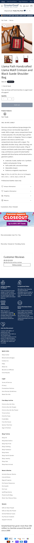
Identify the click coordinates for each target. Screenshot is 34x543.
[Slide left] (2, 60)
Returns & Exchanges (8, 358)
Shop (3, 1)
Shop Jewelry (6, 458)
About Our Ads (6, 394)
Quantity (4, 96)
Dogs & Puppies (6, 480)
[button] (21, 6)
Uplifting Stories (7, 492)
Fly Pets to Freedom (8, 516)
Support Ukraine (7, 519)
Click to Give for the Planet (10, 410)
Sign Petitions (23, 1)
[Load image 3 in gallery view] (26, 59)
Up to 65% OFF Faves (17, 223)
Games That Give (7, 425)
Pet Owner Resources (8, 483)
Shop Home (5, 452)
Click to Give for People (9, 407)
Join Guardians (12, 1)
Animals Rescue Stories (9, 474)
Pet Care (4, 489)
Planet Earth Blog (7, 495)
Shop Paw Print (6, 443)
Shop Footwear (6, 449)
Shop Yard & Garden (8, 455)
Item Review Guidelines (9, 391)
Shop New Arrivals (7, 464)
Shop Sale (5, 461)
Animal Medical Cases (8, 513)
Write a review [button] (17, 265)
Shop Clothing (6, 446)
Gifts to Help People (8, 508)
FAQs (3, 363)
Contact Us (5, 361)
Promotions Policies (8, 388)
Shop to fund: (13, 11)
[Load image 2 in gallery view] (17, 59)
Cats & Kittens (6, 477)
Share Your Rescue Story (9, 498)
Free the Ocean (6, 422)
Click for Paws (6, 416)
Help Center (5, 355)
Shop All (4, 437)
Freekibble (5, 419)
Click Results (6, 372)
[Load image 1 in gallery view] (8, 59)
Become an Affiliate (8, 370)
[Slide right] (32, 60)
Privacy (4, 385)
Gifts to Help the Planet (9, 510)
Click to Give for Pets (8, 404)
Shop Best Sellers (7, 440)
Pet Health (5, 486)
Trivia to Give (6, 413)
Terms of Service (7, 382)
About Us (4, 366)
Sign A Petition (6, 428)
